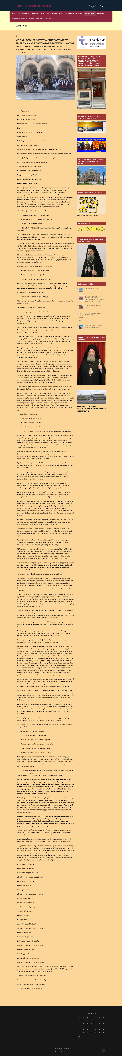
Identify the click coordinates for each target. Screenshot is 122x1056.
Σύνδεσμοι (100, 14)
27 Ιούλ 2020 (21, 36)
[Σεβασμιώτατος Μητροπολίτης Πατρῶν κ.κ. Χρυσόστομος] (91, 276)
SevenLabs (64, 1051)
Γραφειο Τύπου (89, 14)
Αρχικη (14, 14)
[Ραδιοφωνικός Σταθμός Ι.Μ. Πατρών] (91, 204)
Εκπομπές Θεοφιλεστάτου (74, 14)
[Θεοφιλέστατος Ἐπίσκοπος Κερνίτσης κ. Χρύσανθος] (91, 384)
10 (79, 1026)
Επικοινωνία (50, 19)
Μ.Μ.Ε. (42, 14)
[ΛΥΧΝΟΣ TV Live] (91, 231)
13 (91, 1026)
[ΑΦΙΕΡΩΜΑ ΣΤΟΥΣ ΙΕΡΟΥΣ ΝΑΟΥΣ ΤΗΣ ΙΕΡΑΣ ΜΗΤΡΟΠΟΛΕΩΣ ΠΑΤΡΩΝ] (91, 185)
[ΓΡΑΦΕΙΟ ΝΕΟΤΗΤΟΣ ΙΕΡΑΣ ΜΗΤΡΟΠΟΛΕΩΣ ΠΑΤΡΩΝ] (91, 132)
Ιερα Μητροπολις (24, 14)
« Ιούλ (79, 1039)
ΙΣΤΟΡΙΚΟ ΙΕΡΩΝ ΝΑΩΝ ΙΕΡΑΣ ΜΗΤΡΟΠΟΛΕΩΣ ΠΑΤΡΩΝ (27, 19)
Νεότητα (35, 14)
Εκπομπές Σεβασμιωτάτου (55, 14)
